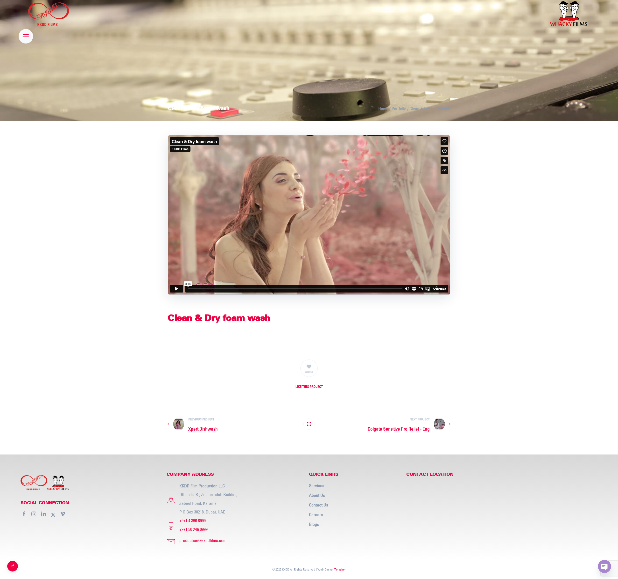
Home (383, 108)
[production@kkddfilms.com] (236, 540)
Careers (316, 514)
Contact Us (318, 505)
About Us (317, 495)
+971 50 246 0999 (193, 529)
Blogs (314, 524)
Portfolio (399, 108)
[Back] (309, 424)
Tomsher (340, 569)
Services (316, 485)
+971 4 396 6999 (192, 520)
